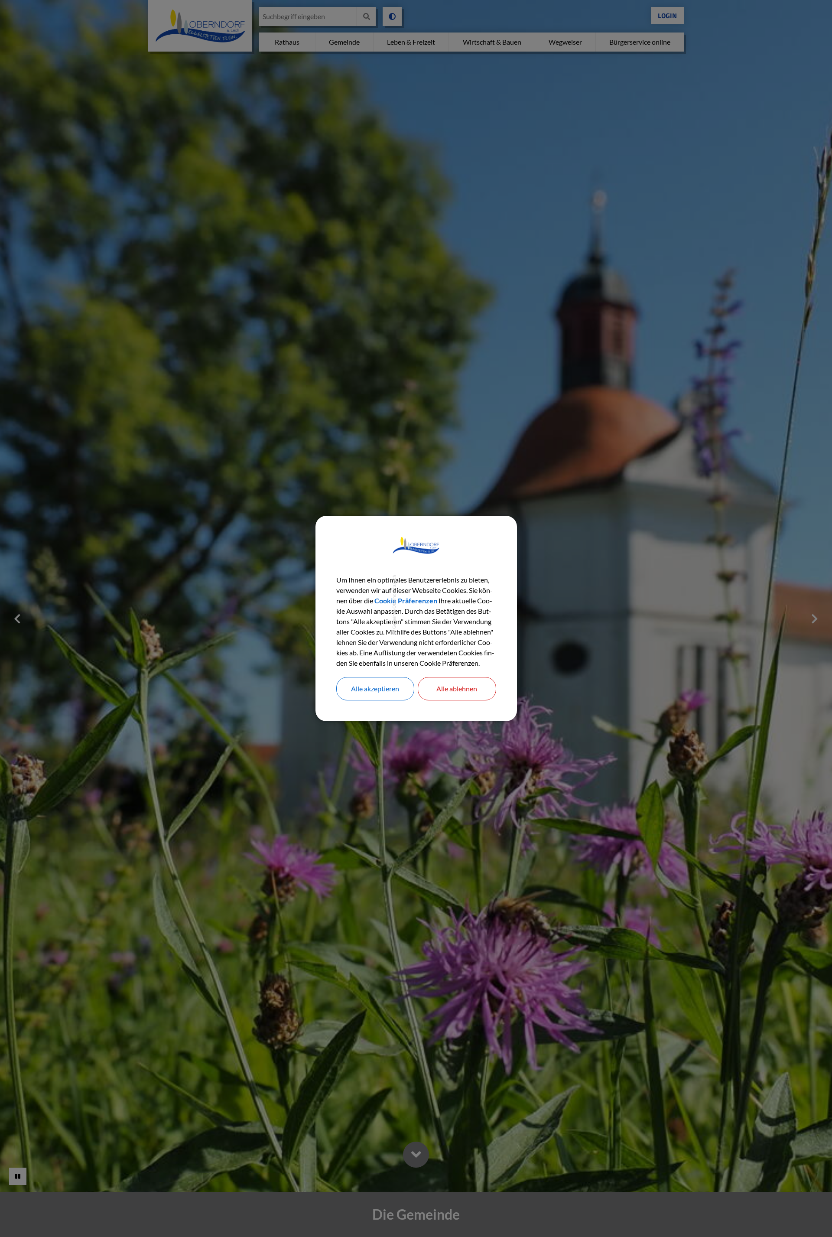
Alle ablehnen (456, 688)
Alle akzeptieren (375, 688)
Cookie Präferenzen (405, 600)
